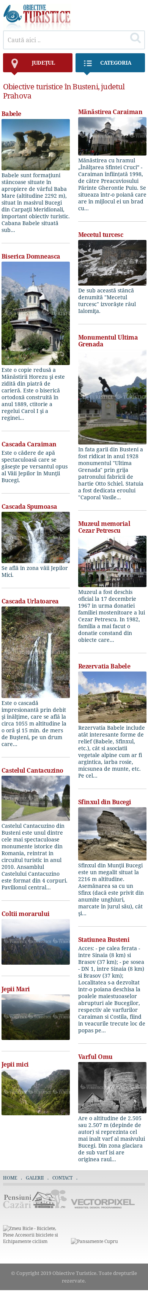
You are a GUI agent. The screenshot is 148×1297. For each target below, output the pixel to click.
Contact (62, 1178)
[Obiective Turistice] (37, 28)
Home (10, 1178)
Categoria (116, 62)
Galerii (35, 1178)
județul (43, 62)
